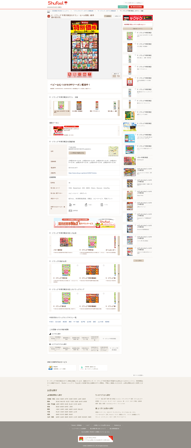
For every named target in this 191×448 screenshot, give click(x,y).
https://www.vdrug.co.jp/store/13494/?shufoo (83, 173)
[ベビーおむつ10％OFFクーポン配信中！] (62, 105)
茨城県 (76, 401)
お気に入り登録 (77, 265)
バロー (111, 417)
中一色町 (76, 322)
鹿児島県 (84, 417)
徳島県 (57, 414)
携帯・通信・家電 (100, 403)
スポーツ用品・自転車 (136, 401)
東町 (70, 322)
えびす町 (100, 322)
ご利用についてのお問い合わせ (101, 425)
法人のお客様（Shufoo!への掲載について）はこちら (95, 432)
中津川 (51, 322)
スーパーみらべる (126, 412)
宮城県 (71, 399)
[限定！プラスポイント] (98, 105)
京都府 (66, 409)
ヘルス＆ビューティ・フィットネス (115, 403)
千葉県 (72, 401)
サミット (98, 417)
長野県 (62, 404)
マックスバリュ (117, 412)
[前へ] (50, 108)
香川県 (62, 414)
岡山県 (57, 412)
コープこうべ (104, 417)
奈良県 (75, 409)
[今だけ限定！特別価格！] (80, 105)
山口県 (75, 412)
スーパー (98, 399)
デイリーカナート (121, 417)
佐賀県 (62, 417)
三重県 (71, 406)
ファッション (103, 401)
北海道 (57, 399)
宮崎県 (79, 417)
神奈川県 (62, 401)
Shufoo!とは (117, 425)
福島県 (84, 399)
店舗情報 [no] (108, 16)
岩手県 (66, 399)
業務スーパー (99, 412)
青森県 (62, 399)
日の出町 (58, 322)
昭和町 (107, 322)
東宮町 (65, 322)
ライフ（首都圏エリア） (133, 414)
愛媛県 (66, 414)
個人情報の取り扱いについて (98, 428)
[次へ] (119, 108)
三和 (114, 417)
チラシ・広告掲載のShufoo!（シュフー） (58, 11)
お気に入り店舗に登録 (117, 16)
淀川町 (89, 322)
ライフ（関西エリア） (121, 414)
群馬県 (85, 401)
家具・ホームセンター (137, 399)
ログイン (123, 6)
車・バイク (126, 401)
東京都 (57, 401)
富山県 (71, 404)
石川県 (75, 404)
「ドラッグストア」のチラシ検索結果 (83, 11)
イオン (134, 412)
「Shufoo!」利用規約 (76, 425)
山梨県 (57, 404)
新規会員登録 (136, 6)
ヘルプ (87, 425)
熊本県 (71, 417)
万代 (107, 414)
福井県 (79, 404)
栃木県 (81, 401)
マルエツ (111, 414)
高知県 (71, 414)
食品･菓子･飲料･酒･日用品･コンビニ (111, 399)
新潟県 (66, 404)
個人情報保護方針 (114, 428)
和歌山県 (80, 409)
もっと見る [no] (139, 260)
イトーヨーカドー (100, 414)
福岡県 (57, 417)
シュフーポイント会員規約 (79, 428)
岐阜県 (66, 406)
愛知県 (57, 406)
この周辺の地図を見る (77, 153)
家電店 (97, 401)
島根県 (71, 412)
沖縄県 (89, 417)
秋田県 (75, 399)
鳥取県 (66, 412)
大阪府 (57, 409)
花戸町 (83, 322)
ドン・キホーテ (107, 412)
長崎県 (66, 417)
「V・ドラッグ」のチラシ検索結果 (106, 11)
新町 (94, 322)
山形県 (79, 399)
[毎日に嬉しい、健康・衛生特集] (115, 105)
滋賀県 (71, 409)
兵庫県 (62, 409)
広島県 (62, 412)
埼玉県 (67, 401)
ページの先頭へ (138, 375)
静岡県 (62, 406)
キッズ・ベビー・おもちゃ (115, 401)
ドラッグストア (126, 399)
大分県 (75, 417)
